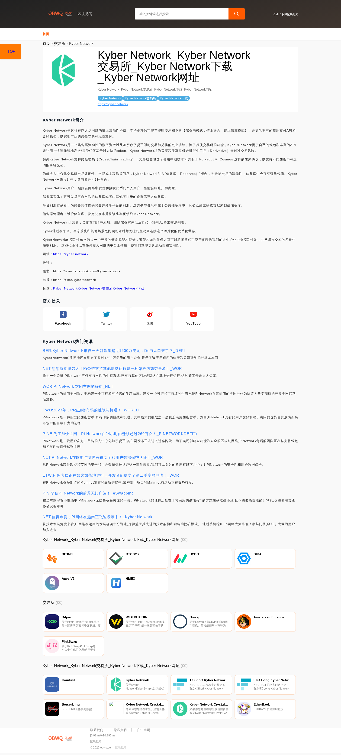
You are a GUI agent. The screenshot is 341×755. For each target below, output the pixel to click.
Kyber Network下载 (128, 288)
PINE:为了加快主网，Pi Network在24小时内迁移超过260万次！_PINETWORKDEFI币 (120, 434)
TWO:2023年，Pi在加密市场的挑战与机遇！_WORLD (91, 410)
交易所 (59, 44)
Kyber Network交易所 (95, 288)
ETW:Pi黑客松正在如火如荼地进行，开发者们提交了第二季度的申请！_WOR (111, 475)
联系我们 (96, 730)
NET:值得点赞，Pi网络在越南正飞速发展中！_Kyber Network (97, 517)
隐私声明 (120, 730)
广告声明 (143, 730)
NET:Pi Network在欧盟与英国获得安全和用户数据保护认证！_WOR (103, 457)
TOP (11, 51)
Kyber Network (65, 288)
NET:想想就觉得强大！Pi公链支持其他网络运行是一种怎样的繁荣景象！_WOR (112, 369)
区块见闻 (120, 747)
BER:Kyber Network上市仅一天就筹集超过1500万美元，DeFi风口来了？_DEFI (114, 351)
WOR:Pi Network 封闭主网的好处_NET (78, 386)
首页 (46, 34)
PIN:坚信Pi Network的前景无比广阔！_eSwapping (88, 493)
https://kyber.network (113, 104)
